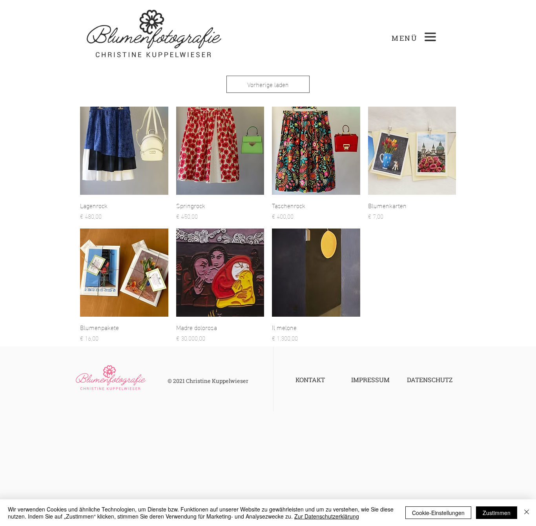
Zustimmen (496, 513)
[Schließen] (526, 513)
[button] (430, 37)
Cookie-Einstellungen (438, 513)
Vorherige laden (268, 84)
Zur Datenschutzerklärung (326, 516)
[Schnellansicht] (124, 151)
